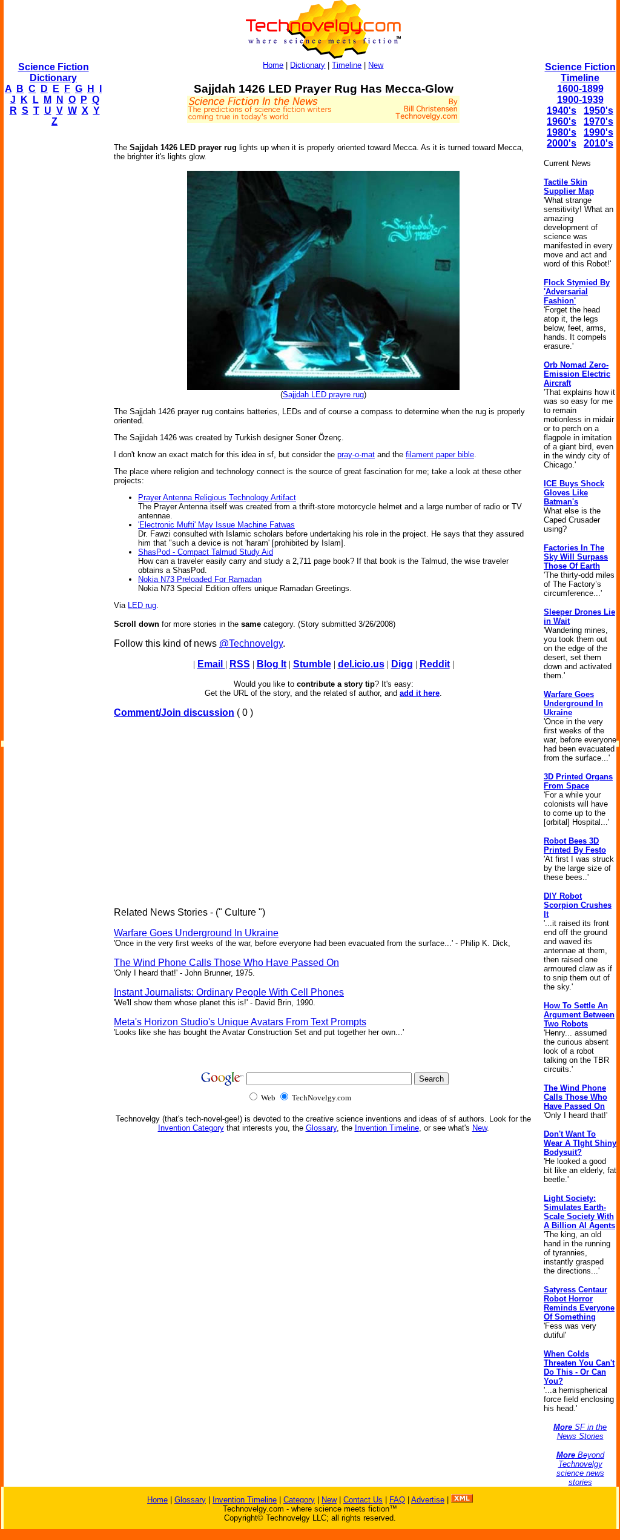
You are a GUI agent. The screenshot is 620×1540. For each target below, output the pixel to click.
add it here (420, 693)
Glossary (321, 1127)
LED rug (142, 605)
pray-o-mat (356, 454)
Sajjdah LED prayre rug (323, 394)
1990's (598, 132)
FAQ (397, 1499)
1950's (598, 110)
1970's (598, 121)
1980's (561, 132)
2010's (598, 143)
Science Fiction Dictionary (53, 72)
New (375, 65)
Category (299, 1499)
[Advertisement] (52, 318)
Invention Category (191, 1127)
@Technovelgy (251, 643)
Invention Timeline (387, 1127)
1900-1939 (580, 99)
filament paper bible (440, 454)
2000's (561, 143)
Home (273, 65)
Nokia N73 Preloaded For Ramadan (200, 579)
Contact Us (363, 1499)
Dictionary (307, 65)
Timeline (346, 65)
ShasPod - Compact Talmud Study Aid (205, 552)
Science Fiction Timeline (580, 72)
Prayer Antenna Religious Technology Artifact (217, 497)
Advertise (427, 1499)
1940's (561, 110)
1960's (561, 121)
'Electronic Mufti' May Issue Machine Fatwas (216, 524)
